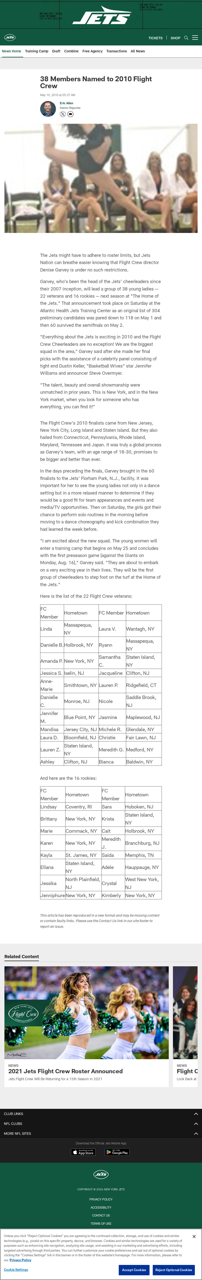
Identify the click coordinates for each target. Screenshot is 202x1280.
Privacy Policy (101, 1199)
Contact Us (101, 1215)
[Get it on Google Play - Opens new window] (117, 1155)
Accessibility (101, 1207)
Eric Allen (66, 103)
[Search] (186, 37)
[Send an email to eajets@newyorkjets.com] (70, 114)
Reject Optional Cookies (173, 1270)
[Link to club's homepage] (10, 36)
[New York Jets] (101, 1175)
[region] (101, 1254)
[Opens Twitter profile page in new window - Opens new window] (63, 114)
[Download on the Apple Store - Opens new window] (83, 1153)
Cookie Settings (16, 1270)
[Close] (194, 1236)
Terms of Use (101, 1223)
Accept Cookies (134, 1270)
